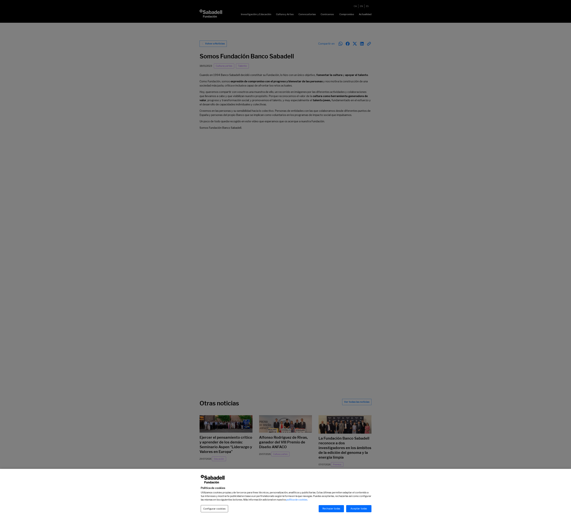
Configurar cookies (214, 508)
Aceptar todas (358, 508)
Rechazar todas (331, 508)
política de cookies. (297, 499)
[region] (285, 493)
